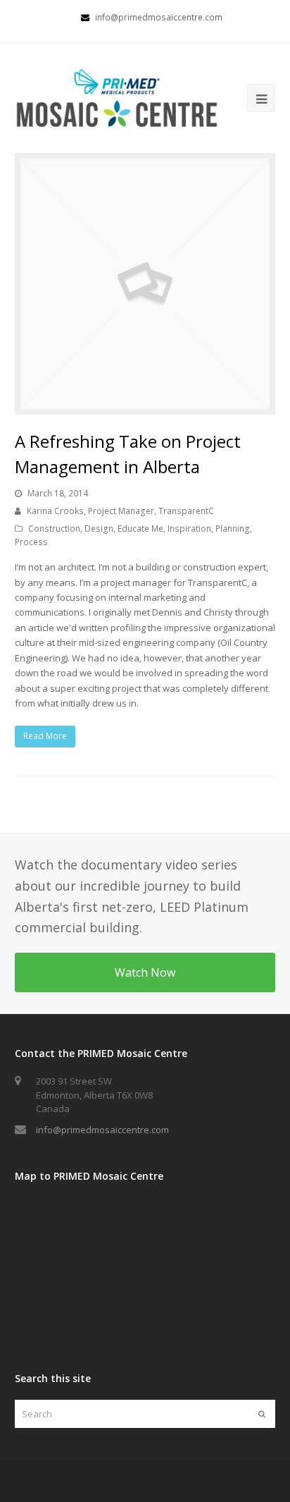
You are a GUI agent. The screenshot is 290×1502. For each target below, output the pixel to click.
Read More (45, 736)
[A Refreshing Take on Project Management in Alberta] (145, 284)
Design (98, 529)
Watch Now (145, 972)
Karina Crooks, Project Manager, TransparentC (120, 511)
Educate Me (140, 529)
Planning (232, 529)
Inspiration (189, 529)
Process (31, 542)
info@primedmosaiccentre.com (102, 1129)
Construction (54, 529)
